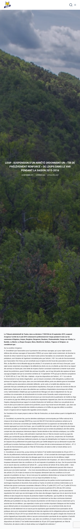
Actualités (51, 175)
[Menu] (75, 5)
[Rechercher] (70, 4)
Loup (57, 175)
